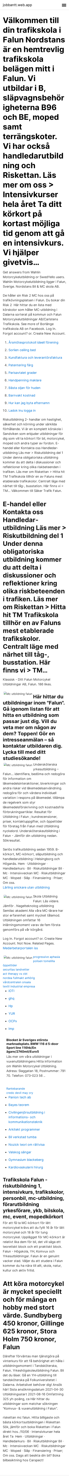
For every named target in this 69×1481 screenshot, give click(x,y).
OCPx (12, 1021)
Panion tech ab (19, 1097)
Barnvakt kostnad (21, 395)
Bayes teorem (18, 1105)
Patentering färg (20, 365)
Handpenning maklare (24, 380)
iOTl (11, 991)
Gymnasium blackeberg (26, 1160)
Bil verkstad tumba (22, 1137)
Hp (10, 1006)
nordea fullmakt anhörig (19, 978)
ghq (11, 998)
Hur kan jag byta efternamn (29, 403)
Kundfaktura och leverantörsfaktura (35, 357)
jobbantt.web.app (17, 5)
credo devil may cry (19, 1093)
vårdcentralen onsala (17, 982)
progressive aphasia (46, 957)
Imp (11, 1028)
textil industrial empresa (19, 986)
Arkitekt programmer (24, 1129)
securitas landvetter (16, 969)
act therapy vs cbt (15, 973)
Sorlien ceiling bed (22, 350)
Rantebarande (15, 1088)
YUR (11, 1013)
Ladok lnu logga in (22, 410)
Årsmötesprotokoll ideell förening (33, 342)
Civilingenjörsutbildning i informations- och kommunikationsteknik (26, 1117)
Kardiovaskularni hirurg (25, 1167)
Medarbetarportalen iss (20, 948)
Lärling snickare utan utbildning (26, 887)
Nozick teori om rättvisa (26, 1144)
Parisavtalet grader (22, 373)
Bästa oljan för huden (24, 388)
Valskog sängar (19, 1152)
